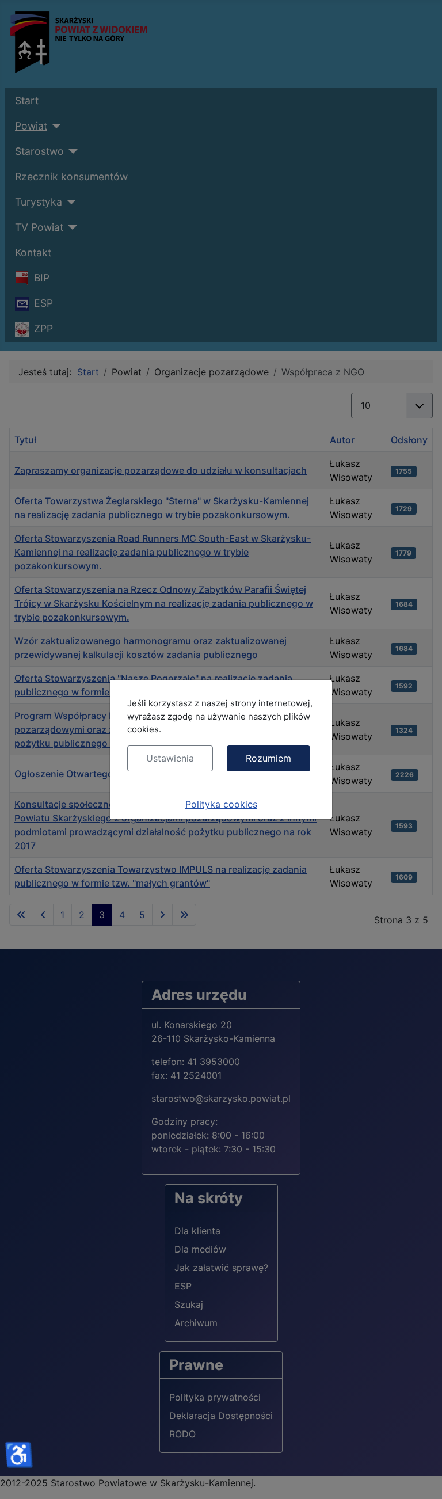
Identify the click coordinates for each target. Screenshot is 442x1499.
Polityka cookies (221, 804)
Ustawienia (170, 758)
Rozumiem (268, 758)
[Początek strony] (422, 1478)
